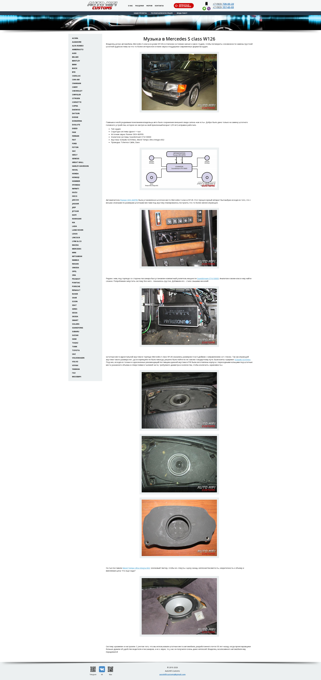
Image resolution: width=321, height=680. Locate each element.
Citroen (76, 98)
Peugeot (76, 279)
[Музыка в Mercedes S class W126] (179, 82)
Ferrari (75, 136)
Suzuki (75, 335)
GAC (74, 151)
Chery (75, 87)
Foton (75, 147)
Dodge (75, 117)
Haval (75, 170)
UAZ (74, 354)
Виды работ (182, 13)
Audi (74, 53)
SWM (74, 339)
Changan (76, 83)
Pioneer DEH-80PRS (129, 200)
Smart (75, 320)
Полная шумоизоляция (162, 13)
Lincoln (76, 237)
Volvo (75, 361)
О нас (130, 6)
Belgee (75, 57)
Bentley (76, 61)
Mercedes (76, 249)
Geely (74, 155)
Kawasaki (76, 218)
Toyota (76, 350)
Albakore (76, 42)
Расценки (139, 6)
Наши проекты (140, 13)
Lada (74, 226)
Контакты (159, 6)
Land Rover (77, 230)
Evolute (76, 124)
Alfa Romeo (78, 45)
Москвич (76, 376)
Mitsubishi (77, 256)
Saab (74, 297)
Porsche (76, 286)
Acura (75, 38)
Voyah (75, 365)
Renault (76, 290)
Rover (75, 294)
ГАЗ (73, 373)
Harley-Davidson (80, 166)
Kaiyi (74, 215)
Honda (75, 173)
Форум (149, 6)
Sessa (74, 312)
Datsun (75, 113)
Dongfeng (77, 121)
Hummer (76, 181)
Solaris (75, 324)
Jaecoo (75, 200)
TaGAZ (75, 343)
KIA (73, 222)
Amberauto (77, 49)
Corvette (76, 102)
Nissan (75, 264)
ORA (74, 275)
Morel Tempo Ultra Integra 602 (136, 568)
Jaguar (75, 203)
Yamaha (76, 369)
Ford (74, 143)
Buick (74, 68)
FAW (74, 132)
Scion (74, 301)
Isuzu (74, 192)
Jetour (75, 211)
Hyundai (76, 185)
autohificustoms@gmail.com (172, 674)
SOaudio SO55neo (242, 359)
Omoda (75, 267)
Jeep (74, 207)
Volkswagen (78, 358)
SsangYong (77, 328)
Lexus (74, 234)
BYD (73, 72)
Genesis (75, 158)
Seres (74, 309)
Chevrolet (77, 91)
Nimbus (75, 260)
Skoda (75, 316)
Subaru (75, 331)
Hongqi (75, 177)
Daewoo (76, 109)
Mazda (75, 245)
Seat (74, 305)
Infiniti (75, 188)
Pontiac (76, 282)
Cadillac (76, 76)
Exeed (74, 128)
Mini (74, 252)
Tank (74, 346)
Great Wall (78, 162)
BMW (74, 64)
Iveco (74, 196)
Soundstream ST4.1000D (208, 278)
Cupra (75, 106)
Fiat (74, 140)
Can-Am (75, 79)
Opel (74, 271)
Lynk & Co (77, 241)
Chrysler (76, 94)
